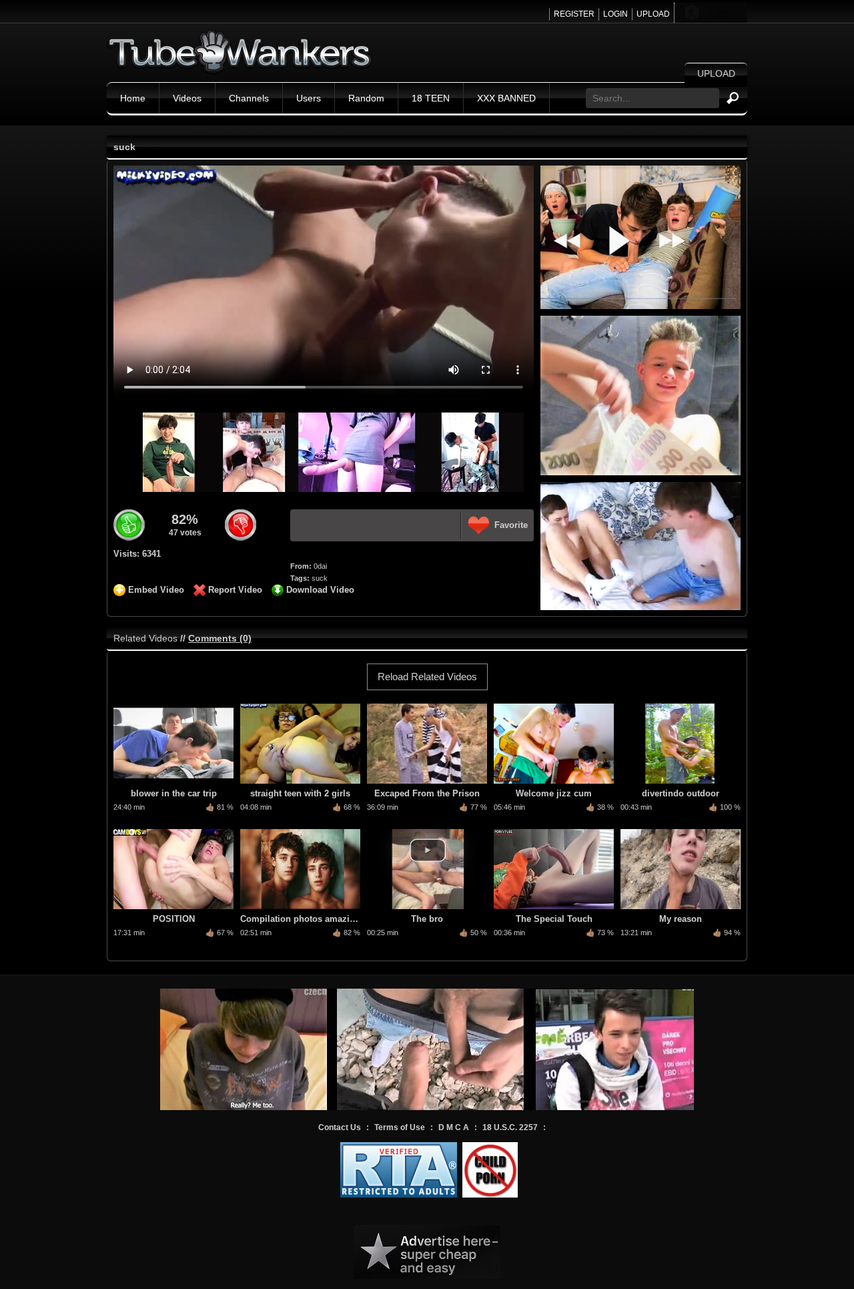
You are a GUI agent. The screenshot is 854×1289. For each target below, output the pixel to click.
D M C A (453, 1127)
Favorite (511, 525)
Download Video (320, 590)
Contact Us (339, 1127)
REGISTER (574, 14)
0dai (320, 566)
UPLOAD (653, 14)
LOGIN (615, 14)
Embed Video (156, 590)
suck (320, 578)
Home (132, 98)
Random (366, 98)
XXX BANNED (506, 98)
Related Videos (145, 638)
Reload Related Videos (427, 676)
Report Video (235, 590)
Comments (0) (220, 638)
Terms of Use (399, 1127)
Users (308, 98)
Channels (249, 98)
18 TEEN (431, 98)
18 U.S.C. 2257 (510, 1127)
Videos (187, 98)
